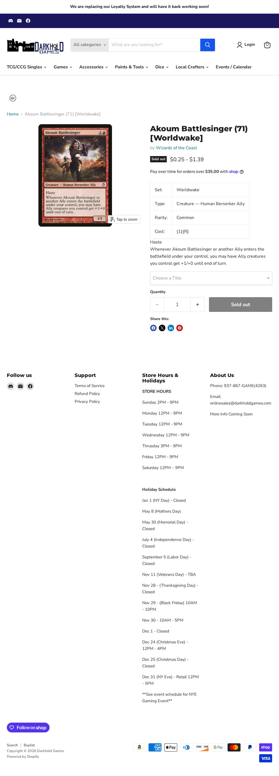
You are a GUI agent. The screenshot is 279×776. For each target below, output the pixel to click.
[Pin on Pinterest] (179, 328)
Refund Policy (87, 393)
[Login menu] (13, 98)
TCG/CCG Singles (25, 67)
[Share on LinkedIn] (171, 328)
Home (13, 114)
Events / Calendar (233, 67)
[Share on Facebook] (153, 328)
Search (12, 745)
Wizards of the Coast (176, 148)
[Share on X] (162, 328)
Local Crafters (190, 67)
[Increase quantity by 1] (198, 304)
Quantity (157, 292)
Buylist (29, 745)
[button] (247, 45)
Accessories (92, 67)
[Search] (207, 45)
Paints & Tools (130, 67)
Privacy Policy (87, 401)
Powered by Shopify (23, 756)
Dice (160, 67)
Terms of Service (90, 385)
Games (61, 67)
